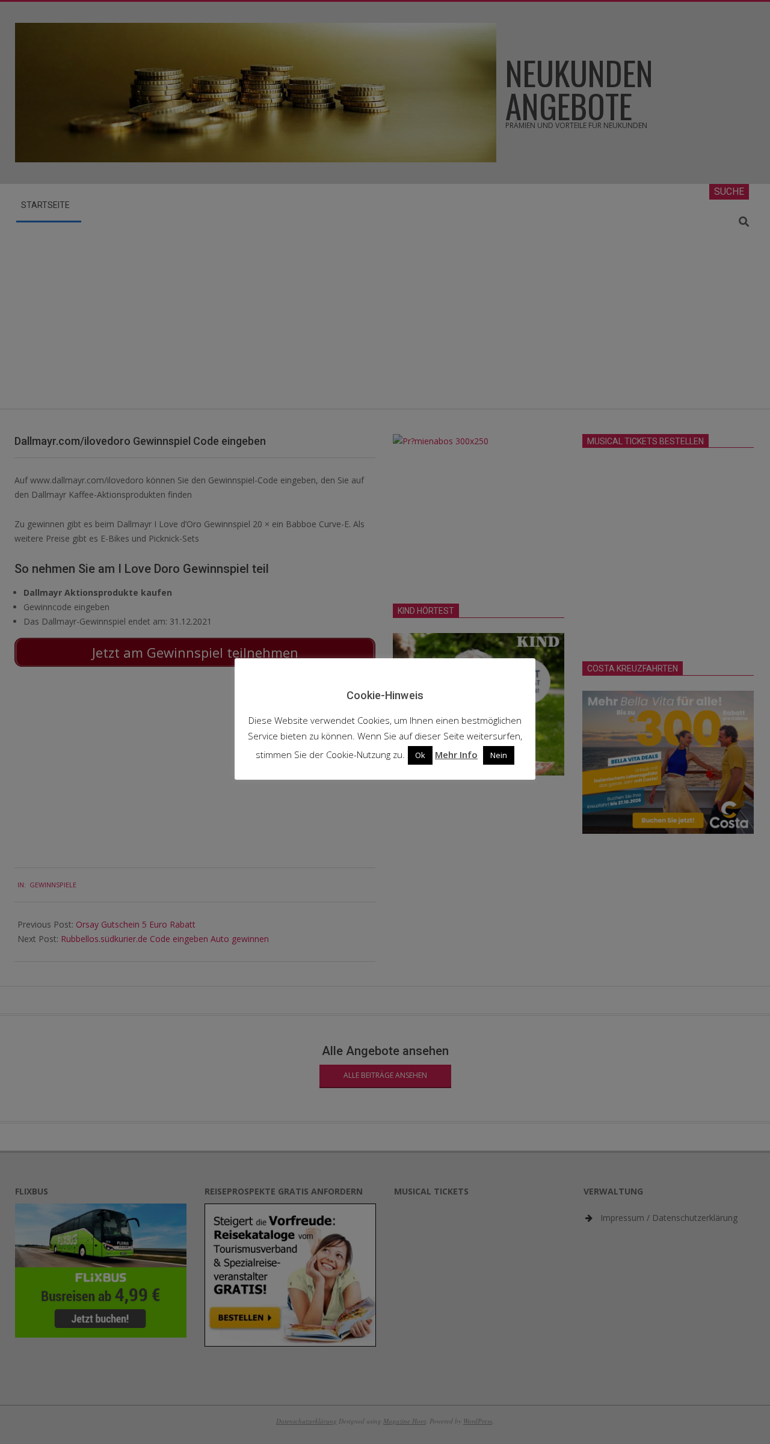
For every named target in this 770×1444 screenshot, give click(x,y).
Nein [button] (498, 755)
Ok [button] (420, 755)
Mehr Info (456, 754)
